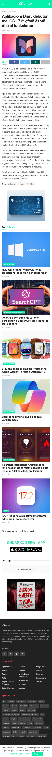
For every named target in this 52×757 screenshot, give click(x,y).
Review (39, 670)
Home (4, 11)
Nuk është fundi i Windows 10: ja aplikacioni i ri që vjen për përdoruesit (24, 271)
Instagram (31, 710)
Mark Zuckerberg (19, 723)
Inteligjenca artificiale (11, 714)
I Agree (37, 754)
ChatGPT (23, 706)
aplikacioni (12, 184)
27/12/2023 (6, 423)
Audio (4, 674)
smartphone (33, 732)
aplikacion (20, 701)
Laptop (22, 688)
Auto (4, 678)
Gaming (22, 670)
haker (22, 710)
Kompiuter (23, 680)
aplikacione (32, 701)
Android (11, 701)
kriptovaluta (37, 719)
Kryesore (23, 684)
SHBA (15, 732)
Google (14, 710)
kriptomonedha (24, 719)
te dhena (21, 736)
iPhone (5, 719)
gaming (5, 710)
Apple (6, 511)
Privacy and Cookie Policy (19, 753)
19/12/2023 (6, 474)
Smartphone (41, 678)
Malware (6, 723)
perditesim (16, 727)
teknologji (30, 736)
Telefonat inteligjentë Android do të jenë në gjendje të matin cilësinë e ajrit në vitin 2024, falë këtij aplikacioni (25, 468)
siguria (23, 732)
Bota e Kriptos (8, 688)
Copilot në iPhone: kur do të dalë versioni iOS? (22, 418)
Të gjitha (40, 681)
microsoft (39, 723)
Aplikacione (12, 11)
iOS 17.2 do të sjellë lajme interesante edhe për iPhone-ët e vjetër (24, 517)
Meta (30, 723)
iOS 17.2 (30, 184)
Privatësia (26, 727)
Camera (22, 666)
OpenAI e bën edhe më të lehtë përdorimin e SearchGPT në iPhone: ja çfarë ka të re (25, 320)
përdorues (37, 727)
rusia (46, 727)
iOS (42, 714)
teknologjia (42, 736)
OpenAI (6, 727)
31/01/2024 (6, 375)
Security (39, 674)
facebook (44, 706)
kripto (13, 719)
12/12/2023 (6, 31)
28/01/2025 (6, 276)
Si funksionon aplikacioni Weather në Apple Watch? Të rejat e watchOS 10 (24, 370)
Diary (22, 184)
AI (4, 701)
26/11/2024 (6, 327)
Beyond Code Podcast (8, 682)
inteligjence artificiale (29, 714)
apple (41, 701)
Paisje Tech (41, 666)
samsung (6, 732)
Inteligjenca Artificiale (14, 313)
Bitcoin (5, 706)
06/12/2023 (6, 522)
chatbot (14, 706)
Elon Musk (34, 706)
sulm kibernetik (8, 736)
